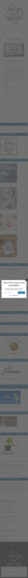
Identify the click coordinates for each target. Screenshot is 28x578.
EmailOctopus (16, 295)
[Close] (26, 280)
